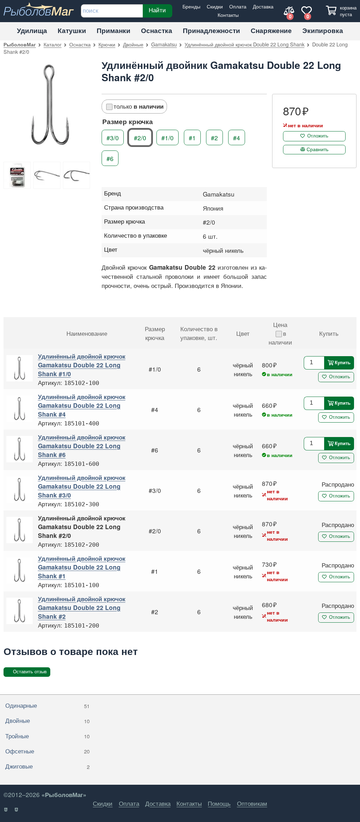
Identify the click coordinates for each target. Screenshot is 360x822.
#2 (214, 137)
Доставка (263, 6)
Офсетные (47, 750)
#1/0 (167, 137)
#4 (236, 137)
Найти (157, 10)
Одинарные (47, 705)
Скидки (215, 6)
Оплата (237, 6)
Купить (343, 362)
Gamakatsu (164, 44)
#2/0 (140, 137)
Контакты (228, 14)
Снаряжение (271, 30)
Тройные (47, 735)
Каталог (53, 44)
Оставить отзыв (30, 671)
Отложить (317, 136)
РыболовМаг (20, 44)
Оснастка (156, 30)
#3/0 (113, 137)
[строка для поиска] (112, 11)
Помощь (219, 803)
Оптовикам (252, 803)
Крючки (106, 44)
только (138, 106)
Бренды (191, 6)
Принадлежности (211, 30)
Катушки (72, 30)
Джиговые (47, 766)
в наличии (280, 337)
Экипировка (322, 30)
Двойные (133, 44)
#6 (110, 158)
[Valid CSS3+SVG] (16, 810)
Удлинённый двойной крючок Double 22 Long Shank (244, 44)
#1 (192, 137)
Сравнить (317, 149)
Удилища (32, 30)
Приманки (113, 30)
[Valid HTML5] (6, 810)
